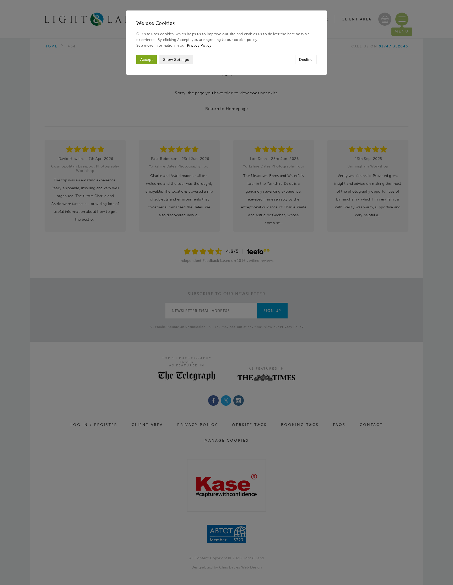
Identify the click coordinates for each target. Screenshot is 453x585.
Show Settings (176, 59)
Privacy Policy (199, 45)
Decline (306, 59)
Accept (146, 59)
